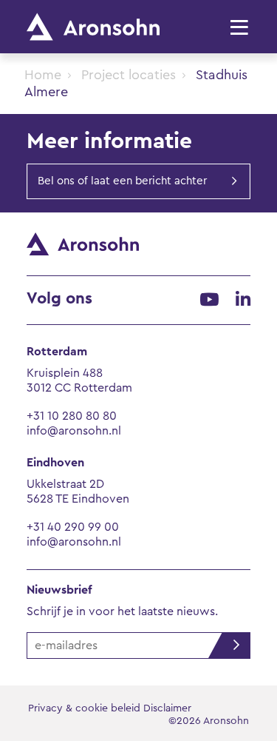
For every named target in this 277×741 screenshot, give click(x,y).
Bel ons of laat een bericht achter (122, 181)
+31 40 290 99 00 (73, 527)
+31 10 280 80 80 (72, 416)
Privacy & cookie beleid (84, 708)
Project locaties (128, 74)
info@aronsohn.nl (74, 431)
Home (42, 74)
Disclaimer (167, 708)
